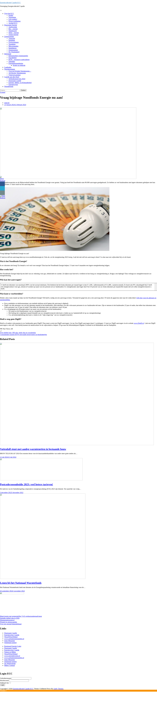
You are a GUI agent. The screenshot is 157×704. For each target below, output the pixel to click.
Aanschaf (12, 38)
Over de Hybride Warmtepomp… (20, 71)
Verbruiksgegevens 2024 (17, 79)
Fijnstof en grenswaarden (8, 622)
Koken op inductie (19, 65)
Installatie (12, 40)
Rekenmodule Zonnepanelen (18, 56)
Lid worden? (13, 19)
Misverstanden (13, 46)
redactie (7, 103)
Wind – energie (14, 33)
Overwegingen (14, 42)
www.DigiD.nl (139, 323)
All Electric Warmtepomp (17, 73)
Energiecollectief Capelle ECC (10, 3)
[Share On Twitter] (2, 188)
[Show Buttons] (2, 180)
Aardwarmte (13, 27)
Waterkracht (13, 31)
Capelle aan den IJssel (11, 77)
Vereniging (12, 17)
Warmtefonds (8, 86)
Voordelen (12, 44)
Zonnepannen (13, 50)
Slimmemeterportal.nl (7, 620)
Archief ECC (13, 23)
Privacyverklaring (15, 21)
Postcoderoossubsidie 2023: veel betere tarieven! (26, 484)
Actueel (2, 92)
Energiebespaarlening (16, 63)
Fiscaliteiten (13, 58)
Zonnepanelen (9, 36)
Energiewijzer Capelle (11, 635)
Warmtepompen (9, 69)
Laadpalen (7, 67)
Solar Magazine (9, 641)
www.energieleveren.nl (12, 656)
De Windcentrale (10, 663)
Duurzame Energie (10, 25)
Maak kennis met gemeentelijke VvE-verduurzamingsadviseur (21, 616)
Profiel (11, 15)
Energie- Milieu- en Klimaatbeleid (20, 83)
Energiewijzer (13, 84)
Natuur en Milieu (10, 652)
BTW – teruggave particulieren (19, 59)
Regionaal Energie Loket (12, 646)
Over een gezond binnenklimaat (10, 624)
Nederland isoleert (10, 643)
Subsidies (12, 61)
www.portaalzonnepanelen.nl (14, 639)
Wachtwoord (4, 680)
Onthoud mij (4, 683)
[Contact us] (2, 193)
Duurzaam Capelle (15, 81)
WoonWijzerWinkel (11, 637)
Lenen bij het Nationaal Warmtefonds (20, 582)
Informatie (7, 54)
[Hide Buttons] (2, 198)
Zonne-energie (13, 35)
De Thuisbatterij (14, 52)
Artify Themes (58, 689)
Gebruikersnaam (6, 678)
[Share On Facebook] (2, 184)
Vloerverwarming (15, 75)
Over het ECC (9, 13)
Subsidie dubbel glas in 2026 (9, 618)
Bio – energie (13, 29)
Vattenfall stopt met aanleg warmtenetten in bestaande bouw (33, 449)
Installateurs (13, 48)
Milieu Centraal (9, 665)
